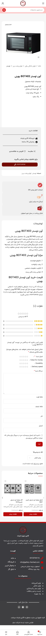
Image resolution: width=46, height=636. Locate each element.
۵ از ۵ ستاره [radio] (20, 356)
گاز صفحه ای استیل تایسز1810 (16, 501)
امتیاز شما (38, 357)
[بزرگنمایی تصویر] (38, 57)
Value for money (36, 360)
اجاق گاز (31, 505)
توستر (8, 66)
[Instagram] (27, 607)
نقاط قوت (39, 397)
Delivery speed (37, 367)
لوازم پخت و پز (17, 66)
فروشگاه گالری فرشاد (36, 286)
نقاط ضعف (39, 406)
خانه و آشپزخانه (28, 507)
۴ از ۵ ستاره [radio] (22, 356)
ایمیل (41, 425)
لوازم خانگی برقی (30, 66)
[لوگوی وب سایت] (23, 3)
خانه (39, 66)
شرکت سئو (16, 622)
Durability (39, 364)
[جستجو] (4, 10)
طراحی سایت (29, 622)
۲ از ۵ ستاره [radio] (25, 356)
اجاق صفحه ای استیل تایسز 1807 (34, 501)
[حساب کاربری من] (3, 3)
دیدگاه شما (38, 371)
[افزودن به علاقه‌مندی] (25, 481)
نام (42, 416)
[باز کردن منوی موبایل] (43, 3)
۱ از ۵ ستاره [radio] (27, 356)
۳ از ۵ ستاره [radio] (24, 356)
